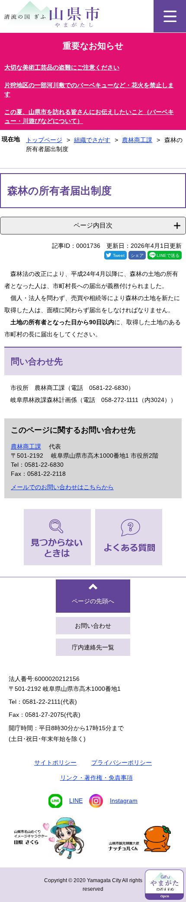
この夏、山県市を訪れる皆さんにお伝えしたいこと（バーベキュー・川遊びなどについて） (89, 116)
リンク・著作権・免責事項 (96, 777)
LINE (76, 800)
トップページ (44, 139)
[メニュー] (170, 16)
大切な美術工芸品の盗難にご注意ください (61, 67)
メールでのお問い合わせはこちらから (62, 487)
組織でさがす (92, 139)
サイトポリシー (55, 762)
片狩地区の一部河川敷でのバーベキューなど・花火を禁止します (89, 90)
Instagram (124, 800)
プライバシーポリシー (121, 762)
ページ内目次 (93, 225)
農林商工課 (137, 139)
